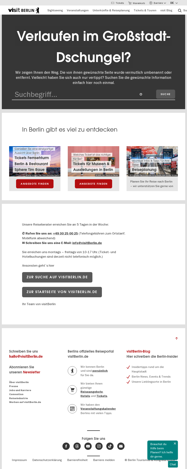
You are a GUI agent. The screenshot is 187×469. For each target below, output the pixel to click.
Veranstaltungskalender (98, 409)
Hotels (85, 396)
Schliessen (174, 443)
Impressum (19, 460)
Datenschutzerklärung (47, 460)
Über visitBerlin (19, 382)
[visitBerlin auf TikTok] (110, 446)
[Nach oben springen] (176, 339)
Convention (16, 394)
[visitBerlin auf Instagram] (99, 446)
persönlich (100, 371)
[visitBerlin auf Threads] (77, 446)
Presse (13, 386)
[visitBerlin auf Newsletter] (121, 446)
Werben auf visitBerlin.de (25, 402)
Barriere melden (104, 460)
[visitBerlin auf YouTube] (88, 446)
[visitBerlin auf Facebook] (66, 446)
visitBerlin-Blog (138, 351)
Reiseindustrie (18, 398)
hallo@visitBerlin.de (26, 356)
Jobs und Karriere (20, 390)
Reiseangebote (92, 392)
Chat (173, 464)
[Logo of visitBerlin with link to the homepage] (23, 10)
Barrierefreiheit (77, 460)
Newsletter (31, 372)
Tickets (101, 396)
